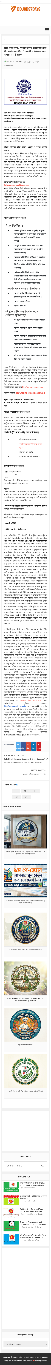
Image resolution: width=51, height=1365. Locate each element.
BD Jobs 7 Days (21, 1357)
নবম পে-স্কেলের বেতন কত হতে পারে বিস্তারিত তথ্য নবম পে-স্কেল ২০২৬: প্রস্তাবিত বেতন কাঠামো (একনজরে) (25, 853)
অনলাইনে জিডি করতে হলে (30, 700)
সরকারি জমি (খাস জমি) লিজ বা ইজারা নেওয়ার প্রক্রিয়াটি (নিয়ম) (25, 1091)
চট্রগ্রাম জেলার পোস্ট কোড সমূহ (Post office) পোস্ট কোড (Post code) (31, 1210)
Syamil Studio (17, 1360)
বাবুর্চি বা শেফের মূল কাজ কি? (25, 1045)
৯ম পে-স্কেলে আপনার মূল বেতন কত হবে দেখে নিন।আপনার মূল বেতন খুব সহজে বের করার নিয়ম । (25, 901)
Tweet (18, 748)
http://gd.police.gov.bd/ (32, 387)
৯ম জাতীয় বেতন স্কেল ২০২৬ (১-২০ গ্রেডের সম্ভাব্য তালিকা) (25, 949)
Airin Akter (10, 785)
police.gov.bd (38, 393)
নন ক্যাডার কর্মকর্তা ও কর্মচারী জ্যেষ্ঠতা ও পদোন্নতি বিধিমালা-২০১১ (33, 1197)
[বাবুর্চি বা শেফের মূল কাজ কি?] (25, 1025)
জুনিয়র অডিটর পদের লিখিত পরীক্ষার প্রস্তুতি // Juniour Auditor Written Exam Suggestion (32, 1184)
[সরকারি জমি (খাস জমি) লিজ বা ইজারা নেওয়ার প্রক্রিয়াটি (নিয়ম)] (25, 1071)
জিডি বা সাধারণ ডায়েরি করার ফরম (16, 185)
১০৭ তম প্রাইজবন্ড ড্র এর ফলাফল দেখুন (34, 774)
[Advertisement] (26, 20)
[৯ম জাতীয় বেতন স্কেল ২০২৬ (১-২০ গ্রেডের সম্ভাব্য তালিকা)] (25, 929)
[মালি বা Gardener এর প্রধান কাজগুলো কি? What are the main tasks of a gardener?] (25, 978)
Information (8, 65)
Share (23, 748)
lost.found (21, 393)
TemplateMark (42, 1360)
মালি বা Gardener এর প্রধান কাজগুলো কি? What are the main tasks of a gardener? (25, 999)
